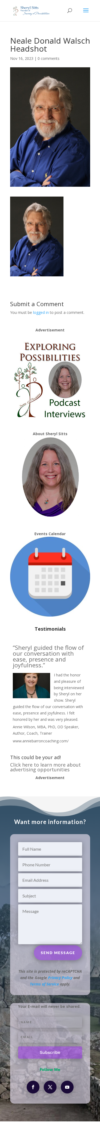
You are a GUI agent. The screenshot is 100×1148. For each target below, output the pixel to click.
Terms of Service (44, 984)
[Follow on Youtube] (67, 1087)
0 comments (48, 58)
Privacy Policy (60, 977)
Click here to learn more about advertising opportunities (45, 767)
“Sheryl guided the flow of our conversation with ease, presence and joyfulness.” (48, 656)
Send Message (58, 952)
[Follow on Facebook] (33, 1087)
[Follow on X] (50, 1087)
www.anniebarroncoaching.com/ (41, 740)
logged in (41, 312)
